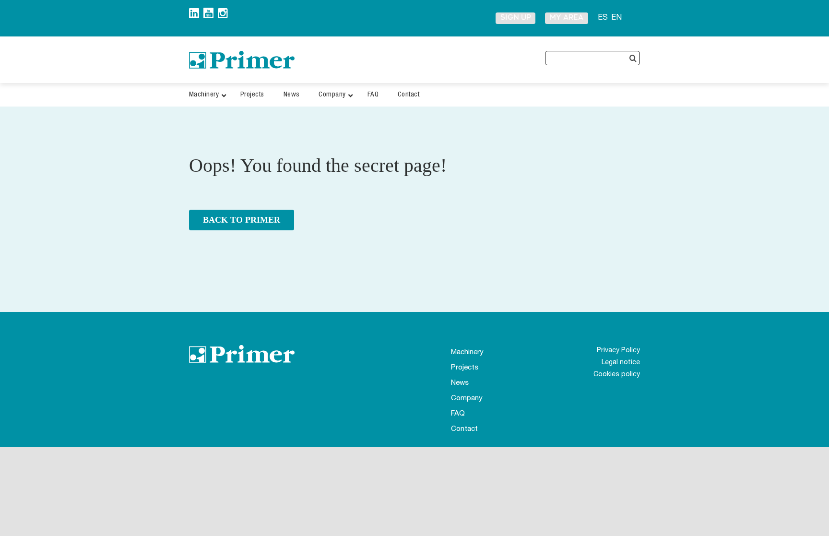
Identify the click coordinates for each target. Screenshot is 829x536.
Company (467, 398)
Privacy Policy (618, 350)
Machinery (467, 352)
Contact (464, 429)
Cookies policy (616, 374)
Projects (464, 367)
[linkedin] (194, 11)
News (460, 383)
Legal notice (621, 362)
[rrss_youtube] (208, 11)
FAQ (458, 413)
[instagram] (223, 11)
